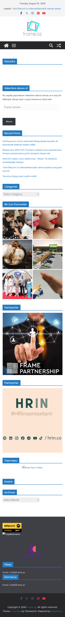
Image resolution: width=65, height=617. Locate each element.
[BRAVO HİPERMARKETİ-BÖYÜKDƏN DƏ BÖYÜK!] (47, 254)
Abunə (9, 121)
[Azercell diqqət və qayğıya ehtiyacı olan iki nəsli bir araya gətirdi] (17, 224)
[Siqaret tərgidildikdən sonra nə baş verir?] (47, 284)
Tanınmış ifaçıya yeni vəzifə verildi (19, 176)
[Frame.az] (6, 45)
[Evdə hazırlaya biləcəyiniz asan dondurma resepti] (17, 254)
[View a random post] (58, 45)
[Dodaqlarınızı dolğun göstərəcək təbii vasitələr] (47, 224)
